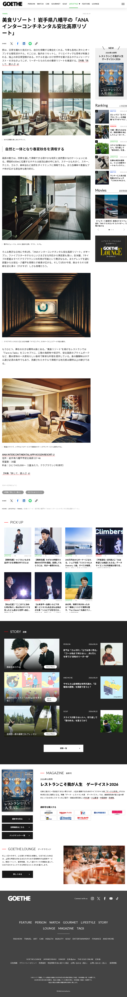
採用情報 (113, 963)
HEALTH (49, 939)
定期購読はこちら (17, 827)
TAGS (80, 928)
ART (35, 939)
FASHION (17, 939)
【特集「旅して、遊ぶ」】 (15, 473)
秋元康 (86, 798)
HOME (4, 509)
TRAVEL (20, 509)
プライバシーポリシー (28, 963)
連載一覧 (63, 748)
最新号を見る (17, 819)
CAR (47, 4)
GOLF (65, 4)
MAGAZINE (66, 928)
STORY (103, 922)
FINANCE (96, 939)
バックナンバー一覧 (17, 835)
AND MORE (108, 939)
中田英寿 (103, 798)
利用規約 (42, 963)
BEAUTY (59, 939)
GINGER (61, 959)
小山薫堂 (94, 798)
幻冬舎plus (71, 959)
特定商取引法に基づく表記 (58, 963)
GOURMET (55, 4)
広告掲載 (13, 963)
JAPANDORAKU (49, 959)
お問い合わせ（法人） (99, 963)
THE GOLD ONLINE (85, 959)
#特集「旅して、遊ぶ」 (12, 492)
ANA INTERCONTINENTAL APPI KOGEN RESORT (27, 454)
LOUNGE (95, 4)
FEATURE (86, 4)
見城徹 (111, 798)
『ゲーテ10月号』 (112, 791)
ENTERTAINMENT (81, 939)
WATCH (40, 4)
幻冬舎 (98, 959)
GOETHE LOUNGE (33, 959)
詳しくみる (17, 874)
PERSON (31, 4)
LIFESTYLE (73, 4)
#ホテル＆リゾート (35, 492)
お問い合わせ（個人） (79, 963)
